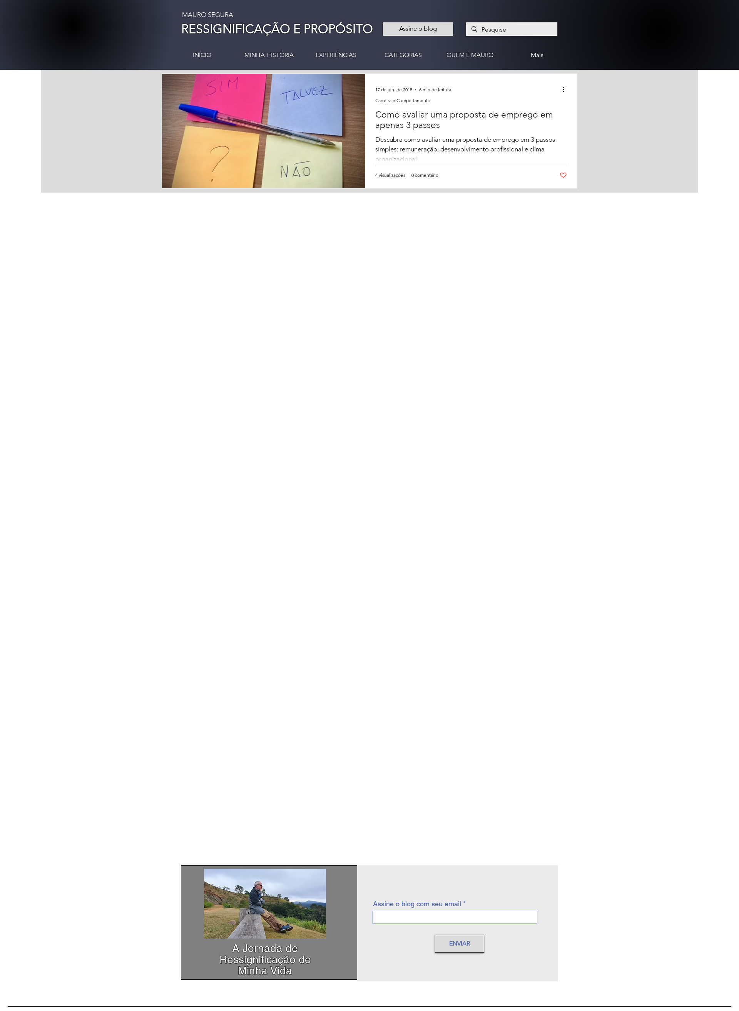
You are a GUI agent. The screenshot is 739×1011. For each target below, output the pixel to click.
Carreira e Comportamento (402, 100)
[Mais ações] (565, 89)
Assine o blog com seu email (417, 903)
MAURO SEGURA (207, 14)
